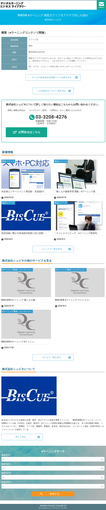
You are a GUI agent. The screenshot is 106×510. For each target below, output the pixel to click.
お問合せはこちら (29, 132)
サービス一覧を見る (51, 357)
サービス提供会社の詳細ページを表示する (51, 77)
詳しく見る (21, 437)
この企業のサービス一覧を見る (51, 91)
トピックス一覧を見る (51, 249)
